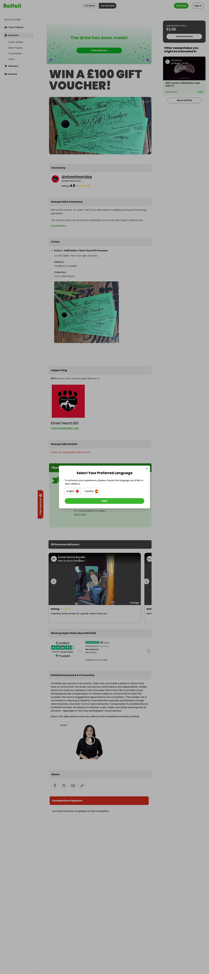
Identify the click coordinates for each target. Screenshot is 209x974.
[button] (73, 491)
